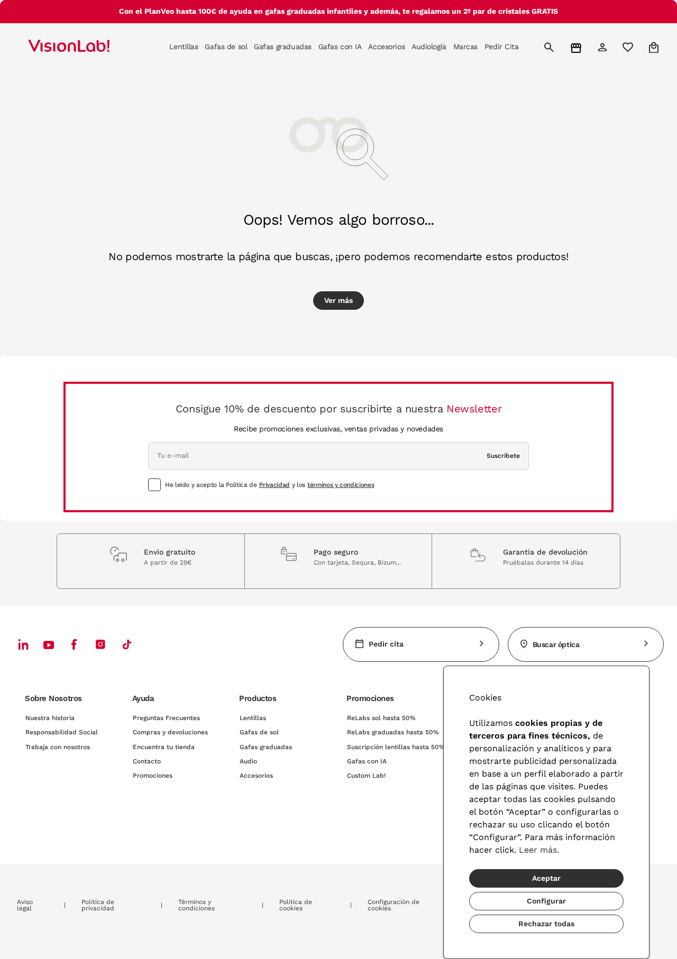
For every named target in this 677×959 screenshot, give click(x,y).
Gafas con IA (367, 761)
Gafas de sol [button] (226, 46)
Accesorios (256, 775)
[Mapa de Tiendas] (577, 47)
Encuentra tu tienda (164, 747)
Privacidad (274, 484)
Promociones (152, 775)
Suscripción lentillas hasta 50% (396, 747)
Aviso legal (25, 905)
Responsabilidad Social (61, 732)
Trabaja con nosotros (57, 747)
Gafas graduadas (266, 747)
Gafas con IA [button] (340, 46)
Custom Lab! (366, 775)
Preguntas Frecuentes (166, 718)
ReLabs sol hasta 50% (381, 718)
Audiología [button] (428, 46)
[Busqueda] (550, 47)
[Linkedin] (23, 644)
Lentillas (253, 718)
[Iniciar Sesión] (603, 47)
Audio (248, 761)
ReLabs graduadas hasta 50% (393, 732)
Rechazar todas (546, 923)
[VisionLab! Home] (87, 47)
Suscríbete (503, 455)
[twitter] (48, 644)
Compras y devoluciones (170, 732)
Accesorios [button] (386, 46)
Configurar (546, 901)
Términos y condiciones (196, 905)
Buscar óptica (556, 644)
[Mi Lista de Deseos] (629, 47)
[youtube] (100, 644)
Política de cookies (295, 905)
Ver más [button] (338, 300)
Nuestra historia (50, 718)
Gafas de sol (259, 732)
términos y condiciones (340, 484)
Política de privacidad (97, 905)
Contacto (147, 761)
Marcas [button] (465, 46)
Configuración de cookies (393, 905)
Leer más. (539, 850)
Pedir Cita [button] (501, 46)
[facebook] (74, 644)
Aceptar (546, 878)
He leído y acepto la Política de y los (269, 484)
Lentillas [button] (183, 46)
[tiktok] (127, 644)
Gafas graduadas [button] (283, 46)
